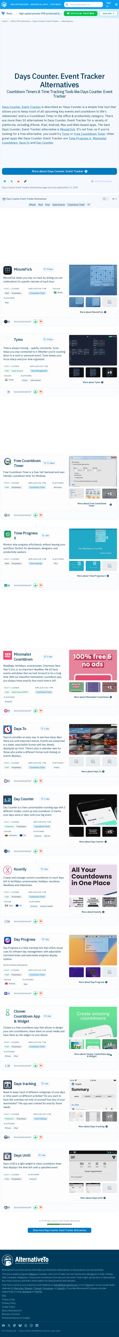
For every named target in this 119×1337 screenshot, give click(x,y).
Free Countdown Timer (89, 134)
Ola (23, 1274)
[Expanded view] (104, 198)
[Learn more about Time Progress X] (7, 534)
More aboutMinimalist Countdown (91, 697)
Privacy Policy (9, 1303)
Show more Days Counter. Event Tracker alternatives (59, 1230)
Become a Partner (11, 1314)
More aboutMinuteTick (91, 312)
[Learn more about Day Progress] (7, 940)
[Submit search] (67, 4)
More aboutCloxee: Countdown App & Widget (92, 1055)
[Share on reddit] (18, 181)
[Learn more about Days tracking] (7, 1084)
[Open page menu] (116, 4)
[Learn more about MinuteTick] (7, 270)
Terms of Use (8, 1299)
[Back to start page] (4, 4)
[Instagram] (31, 1325)
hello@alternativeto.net (66, 1284)
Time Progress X (80, 138)
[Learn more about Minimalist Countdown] (7, 655)
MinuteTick (67, 129)
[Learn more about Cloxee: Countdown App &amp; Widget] (7, 1012)
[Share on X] (11, 181)
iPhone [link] (32, 204)
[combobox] (83, 4)
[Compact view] (107, 198)
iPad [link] (40, 204)
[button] (93, 280)
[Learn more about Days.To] (7, 729)
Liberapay (27, 1291)
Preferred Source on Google (16, 1317)
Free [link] (47, 204)
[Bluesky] (20, 1325)
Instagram (48, 1288)
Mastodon (19, 1288)
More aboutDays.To (91, 771)
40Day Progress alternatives (15, 965)
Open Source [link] (59, 204)
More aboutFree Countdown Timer (92, 504)
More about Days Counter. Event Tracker (57, 171)
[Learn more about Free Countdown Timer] (7, 461)
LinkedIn (61, 1288)
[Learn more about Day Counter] (7, 800)
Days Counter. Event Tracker (21, 107)
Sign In (108, 4)
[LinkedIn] (36, 1325)
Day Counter (44, 142)
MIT (25, 692)
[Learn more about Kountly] (7, 870)
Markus (33, 1274)
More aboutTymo (91, 382)
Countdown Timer (37, 293)
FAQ (4, 1295)
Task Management (39, 371)
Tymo (65, 134)
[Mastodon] (14, 1325)
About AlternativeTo (12, 1310)
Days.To (24, 142)
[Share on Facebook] (5, 181)
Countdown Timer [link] (76, 204)
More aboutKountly (91, 912)
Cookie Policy (8, 1306)
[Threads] (25, 1325)
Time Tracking (36, 563)
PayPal (38, 1291)
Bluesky (28, 1288)
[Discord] (3, 1325)
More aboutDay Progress (91, 982)
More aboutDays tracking (92, 1126)
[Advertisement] (59, 45)
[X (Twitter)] (9, 1325)
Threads (37, 1288)
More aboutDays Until (91, 1198)
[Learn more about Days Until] (7, 1156)
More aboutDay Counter (91, 841)
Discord (89, 1284)
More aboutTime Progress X (91, 576)
